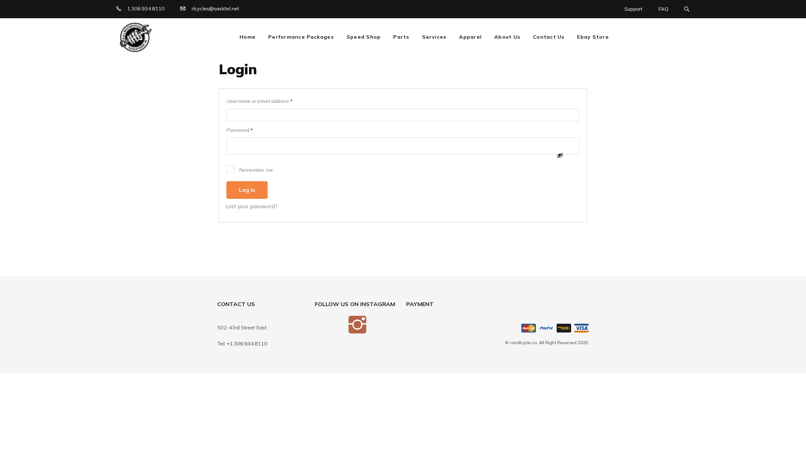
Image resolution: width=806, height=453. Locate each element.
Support (633, 9)
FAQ (663, 9)
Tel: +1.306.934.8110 (242, 343)
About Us (507, 37)
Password (239, 130)
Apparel (470, 37)
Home (248, 37)
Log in (247, 190)
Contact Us (549, 37)
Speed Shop (364, 37)
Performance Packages (301, 37)
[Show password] (560, 155)
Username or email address (259, 101)
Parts (401, 37)
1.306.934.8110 (146, 8)
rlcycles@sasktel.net (215, 8)
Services (434, 37)
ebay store (593, 37)
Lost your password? (251, 206)
